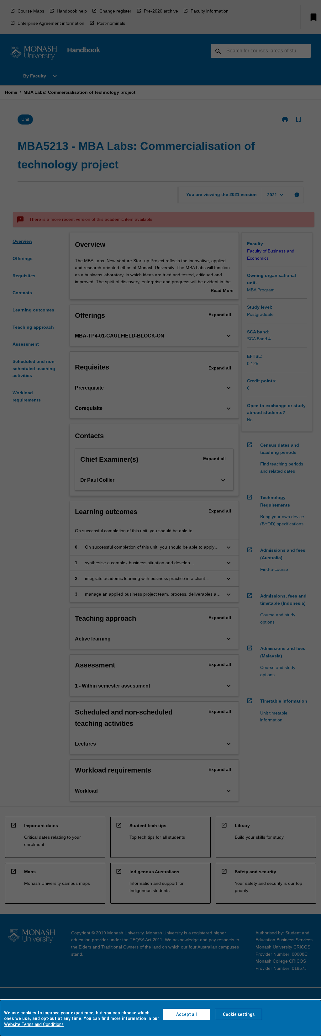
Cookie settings (239, 1014)
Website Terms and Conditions (34, 1024)
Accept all (186, 1014)
